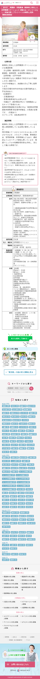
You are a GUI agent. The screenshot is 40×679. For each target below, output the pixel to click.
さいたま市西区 (24, 471)
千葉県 (3, 530)
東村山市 (5, 416)
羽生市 (28, 503)
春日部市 (28, 493)
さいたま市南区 (20, 475)
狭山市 (22, 457)
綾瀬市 (12, 523)
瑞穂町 (22, 406)
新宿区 (11, 438)
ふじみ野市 (14, 461)
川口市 (19, 489)
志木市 (13, 464)
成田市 (12, 539)
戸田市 (28, 489)
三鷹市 (4, 427)
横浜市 (13, 512)
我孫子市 (20, 539)
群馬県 (3, 557)
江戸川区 (5, 448)
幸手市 (28, 507)
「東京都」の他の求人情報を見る (20, 372)
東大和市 (14, 416)
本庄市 (4, 503)
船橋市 (29, 532)
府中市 (23, 416)
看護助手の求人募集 (28, 576)
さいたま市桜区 (7, 475)
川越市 (24, 461)
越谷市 (12, 496)
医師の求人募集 (9, 580)
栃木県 (3, 552)
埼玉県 (3, 455)
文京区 (19, 441)
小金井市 (22, 424)
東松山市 (5, 471)
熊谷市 (28, 500)
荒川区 (4, 452)
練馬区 (28, 431)
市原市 (12, 536)
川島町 (13, 471)
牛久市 (4, 548)
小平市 (24, 420)
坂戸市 (30, 468)
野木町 (21, 554)
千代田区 (27, 441)
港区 (12, 441)
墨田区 (29, 448)
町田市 (4, 431)
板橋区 (31, 434)
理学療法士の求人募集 (29, 580)
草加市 (11, 493)
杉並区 (4, 434)
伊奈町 (28, 496)
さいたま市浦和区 (8, 479)
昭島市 (31, 416)
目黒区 (21, 445)
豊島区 (19, 438)
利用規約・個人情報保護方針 (15, 640)
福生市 (30, 406)
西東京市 (5, 424)
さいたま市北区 (22, 482)
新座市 (21, 464)
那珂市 (12, 548)
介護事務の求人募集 (28, 607)
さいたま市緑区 (22, 486)
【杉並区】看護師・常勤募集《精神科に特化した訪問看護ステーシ (23, 363)
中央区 (27, 438)
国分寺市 (15, 420)
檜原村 (4, 413)
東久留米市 (6, 420)
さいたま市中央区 (22, 479)
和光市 (13, 468)
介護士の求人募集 (9, 602)
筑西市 (28, 545)
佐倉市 (4, 536)
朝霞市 (4, 468)
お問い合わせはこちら (20, 664)
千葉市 (4, 532)
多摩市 (12, 431)
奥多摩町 (26, 409)
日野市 (31, 427)
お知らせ (15, 637)
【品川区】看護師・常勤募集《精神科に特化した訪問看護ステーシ (6, 363)
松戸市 (13, 532)
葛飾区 (21, 448)
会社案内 (32, 637)
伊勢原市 (20, 523)
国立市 (13, 424)
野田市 (20, 536)
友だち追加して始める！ (20, 338)
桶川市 (12, 500)
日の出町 (5, 409)
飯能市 (4, 457)
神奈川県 (4, 510)
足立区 (29, 445)
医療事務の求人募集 (10, 593)
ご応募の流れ (23, 637)
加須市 (4, 507)
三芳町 (29, 464)
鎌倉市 (21, 519)
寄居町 (12, 503)
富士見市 (5, 464)
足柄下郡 (5, 527)
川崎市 (4, 516)
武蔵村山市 (14, 413)
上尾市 (20, 496)
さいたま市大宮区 (8, 482)
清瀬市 (31, 413)
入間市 (31, 457)
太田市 (4, 560)
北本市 (20, 500)
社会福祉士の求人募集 (11, 607)
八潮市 (4, 496)
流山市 (21, 532)
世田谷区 (13, 434)
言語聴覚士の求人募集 (29, 584)
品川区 (13, 445)
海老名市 (5, 519)
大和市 (13, 516)
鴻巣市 (4, 500)
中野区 (23, 434)
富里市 (4, 539)
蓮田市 (12, 507)
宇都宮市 (5, 554)
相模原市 (5, 512)
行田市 (20, 503)
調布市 (31, 424)
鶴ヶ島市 (21, 468)
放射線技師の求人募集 (11, 587)
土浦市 (12, 545)
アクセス (28, 640)
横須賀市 (23, 512)
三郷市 (20, 493)
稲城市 (20, 431)
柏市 (27, 536)
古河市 (20, 545)
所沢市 (4, 461)
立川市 (23, 413)
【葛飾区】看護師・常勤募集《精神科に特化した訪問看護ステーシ (14, 363)
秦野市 (4, 523)
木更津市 (30, 539)
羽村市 (13, 406)
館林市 (12, 560)
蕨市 (4, 493)
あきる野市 (16, 409)
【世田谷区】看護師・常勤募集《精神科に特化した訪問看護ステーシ (31, 363)
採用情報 (7, 637)
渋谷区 (4, 441)
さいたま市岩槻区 (8, 489)
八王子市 (22, 427)
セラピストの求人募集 (29, 622)
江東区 (13, 448)
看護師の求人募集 (9, 576)
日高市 (13, 457)
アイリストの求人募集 (11, 622)
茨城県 (3, 542)
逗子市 (13, 519)
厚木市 (29, 516)
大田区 (4, 445)
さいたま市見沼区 (8, 486)
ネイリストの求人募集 (29, 616)
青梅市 (4, 406)
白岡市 (20, 507)
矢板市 (13, 554)
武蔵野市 (13, 427)
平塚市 (29, 519)
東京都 (3, 403)
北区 (4, 438)
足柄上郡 (30, 523)
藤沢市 (21, 516)
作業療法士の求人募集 (11, 584)
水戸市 (4, 545)
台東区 (12, 452)
